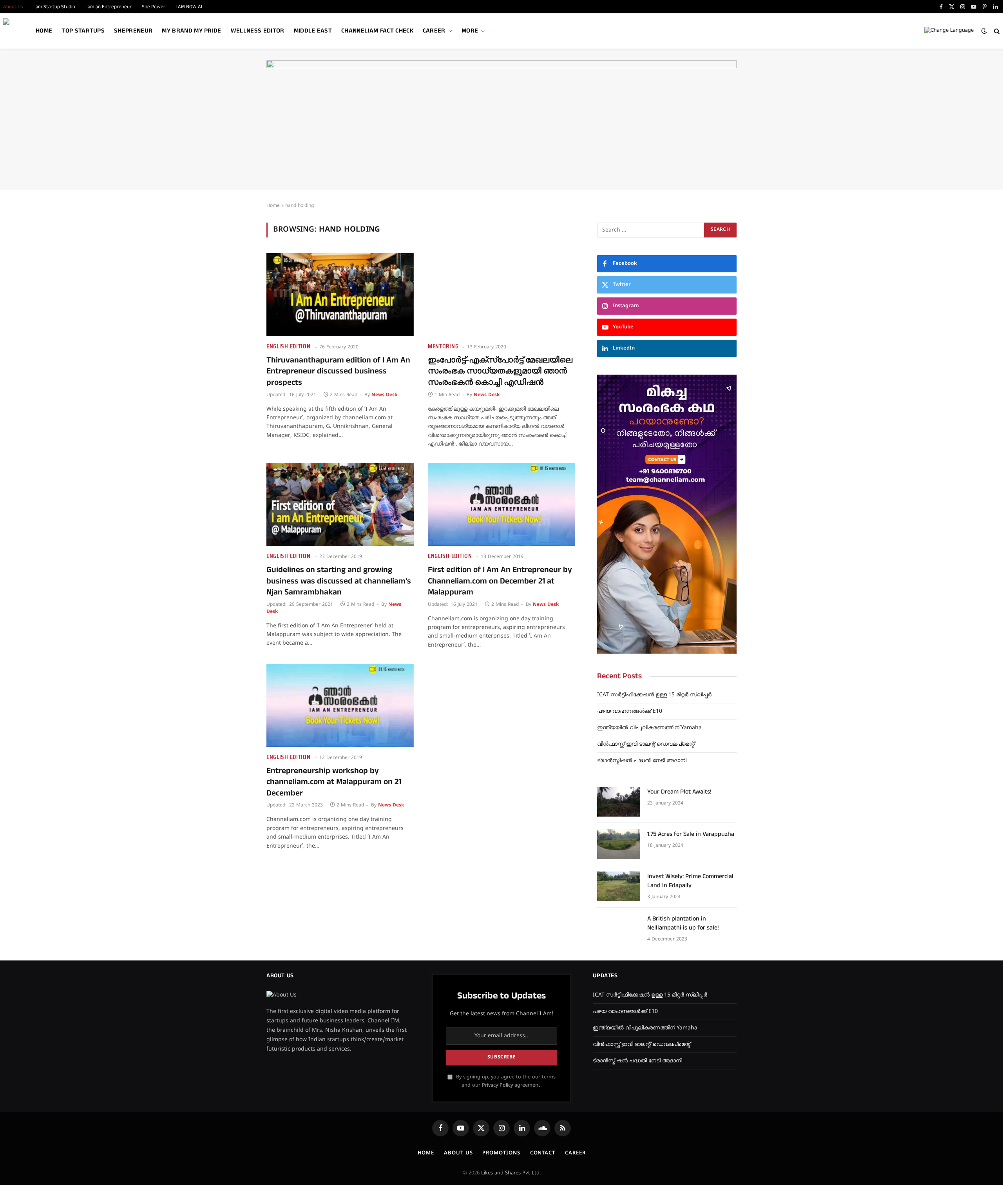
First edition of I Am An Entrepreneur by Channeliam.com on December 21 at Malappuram (500, 581)
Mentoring (443, 346)
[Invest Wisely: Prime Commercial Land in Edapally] (618, 886)
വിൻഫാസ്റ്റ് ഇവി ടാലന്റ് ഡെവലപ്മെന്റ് (646, 744)
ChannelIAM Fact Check (377, 30)
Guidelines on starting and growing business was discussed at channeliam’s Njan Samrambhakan (338, 581)
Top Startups (83, 30)
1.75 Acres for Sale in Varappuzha (690, 834)
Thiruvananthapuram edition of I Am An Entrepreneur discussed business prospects (338, 371)
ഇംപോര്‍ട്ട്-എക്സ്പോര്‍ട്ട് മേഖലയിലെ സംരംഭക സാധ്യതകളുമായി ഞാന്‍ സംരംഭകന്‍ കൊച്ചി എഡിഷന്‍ (500, 371)
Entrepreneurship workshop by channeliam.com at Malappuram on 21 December (333, 782)
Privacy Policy (497, 1085)
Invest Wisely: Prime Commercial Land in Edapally (690, 881)
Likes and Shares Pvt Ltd (510, 1173)
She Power (153, 6)
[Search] (996, 31)
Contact (542, 1153)
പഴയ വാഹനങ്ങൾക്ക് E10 (629, 711)
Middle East (313, 30)
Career (434, 30)
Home (44, 30)
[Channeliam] (17, 31)
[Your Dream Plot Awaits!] (618, 802)
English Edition (288, 346)
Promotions (501, 1153)
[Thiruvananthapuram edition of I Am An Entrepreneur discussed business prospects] (340, 294)
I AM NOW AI (189, 6)
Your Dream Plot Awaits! (679, 792)
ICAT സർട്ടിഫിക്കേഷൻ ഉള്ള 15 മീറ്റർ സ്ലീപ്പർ (654, 695)
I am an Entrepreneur (108, 6)
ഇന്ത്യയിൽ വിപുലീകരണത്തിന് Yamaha (649, 728)
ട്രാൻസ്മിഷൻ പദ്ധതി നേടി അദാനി (641, 760)
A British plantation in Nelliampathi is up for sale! (683, 923)
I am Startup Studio (54, 6)
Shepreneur (133, 30)
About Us (458, 1153)
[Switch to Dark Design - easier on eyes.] (984, 30)
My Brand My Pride (191, 30)
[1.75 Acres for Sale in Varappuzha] (618, 844)
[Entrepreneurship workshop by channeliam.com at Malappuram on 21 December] (340, 705)
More (470, 30)
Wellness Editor (257, 30)
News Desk (384, 395)
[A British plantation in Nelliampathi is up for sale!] (618, 929)
